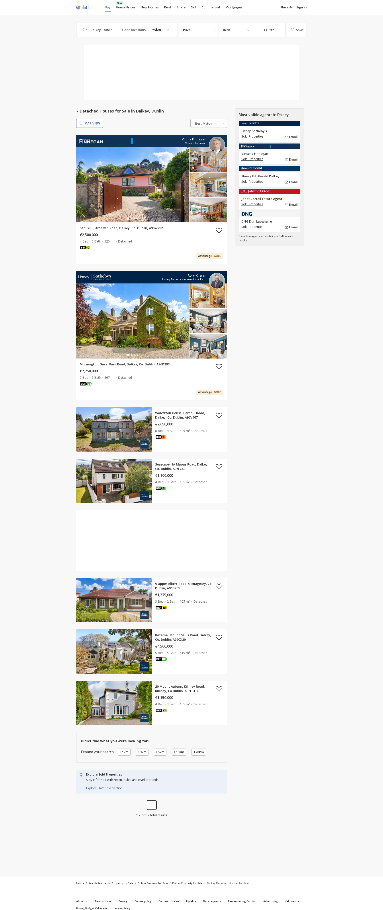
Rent (167, 7)
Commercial (210, 7)
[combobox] (126, 30)
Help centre (292, 901)
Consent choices (168, 901)
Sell (193, 7)
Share (181, 7)
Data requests (212, 901)
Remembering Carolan (242, 901)
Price (186, 30)
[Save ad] (219, 230)
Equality (191, 901)
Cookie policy (143, 901)
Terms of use (103, 901)
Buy (108, 7)
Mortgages (233, 7)
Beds (226, 30)
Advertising (270, 901)
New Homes (150, 7)
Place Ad (286, 7)
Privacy (123, 901)
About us (82, 901)
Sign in (301, 7)
